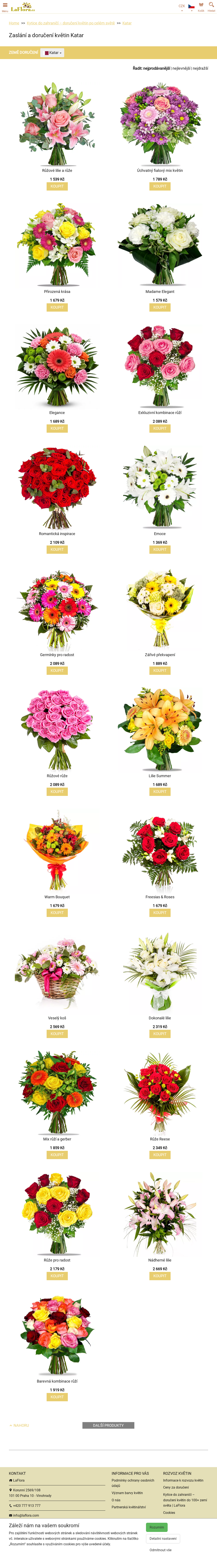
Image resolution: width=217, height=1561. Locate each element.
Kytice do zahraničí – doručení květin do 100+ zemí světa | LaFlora (185, 1500)
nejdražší (200, 68)
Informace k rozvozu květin (183, 1480)
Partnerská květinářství (129, 1507)
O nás (116, 1500)
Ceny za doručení (176, 1487)
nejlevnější (181, 68)
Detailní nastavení (163, 1539)
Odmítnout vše (160, 1550)
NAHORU (21, 1425)
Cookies (169, 1513)
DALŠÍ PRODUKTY (108, 1425)
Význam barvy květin (127, 1493)
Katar (127, 23)
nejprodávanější (156, 68)
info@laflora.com (25, 1515)
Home (14, 23)
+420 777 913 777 (26, 1506)
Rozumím (157, 1527)
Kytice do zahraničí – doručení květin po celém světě (71, 23)
